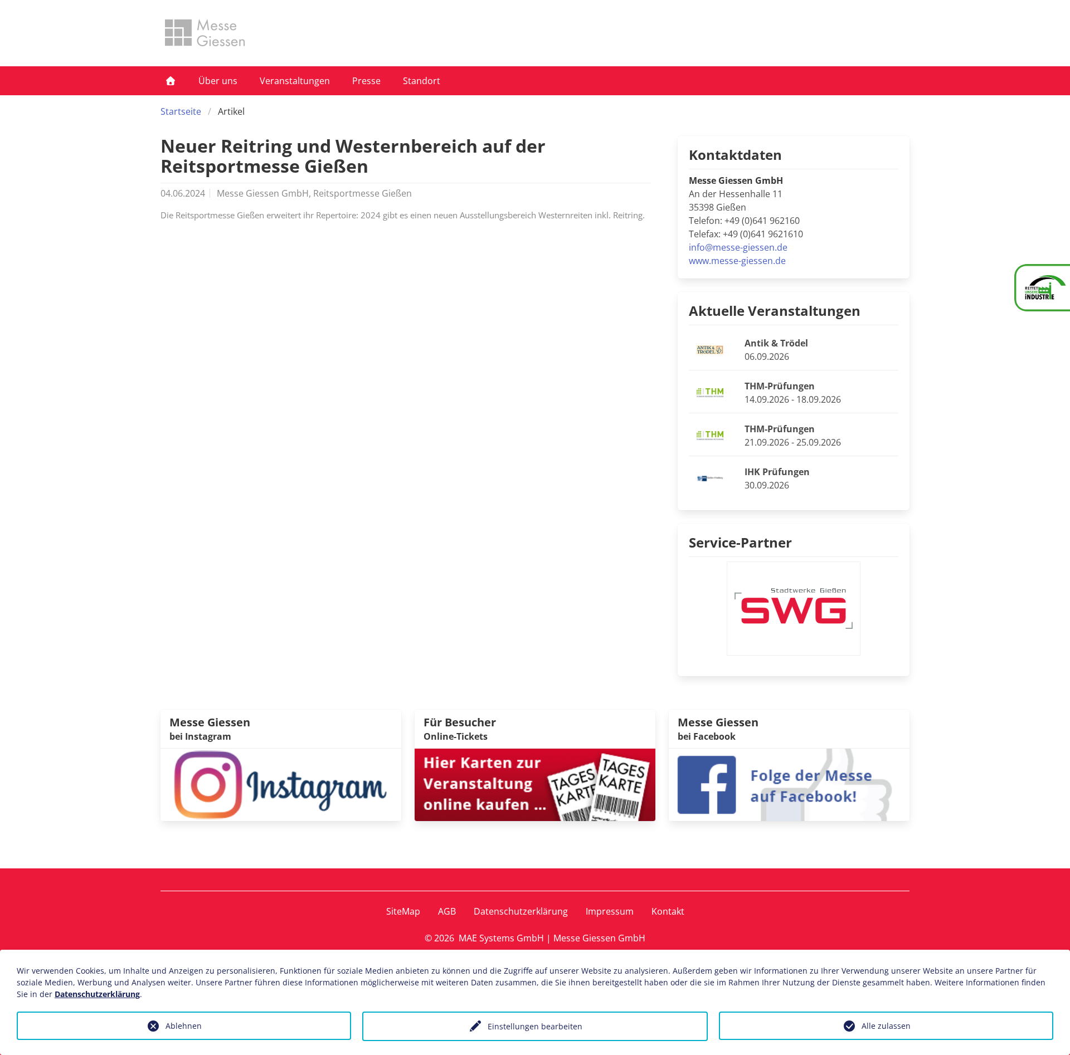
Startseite (180, 111)
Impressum (610, 911)
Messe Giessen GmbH (599, 938)
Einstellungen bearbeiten (535, 1026)
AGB (447, 911)
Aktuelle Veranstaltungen (774, 310)
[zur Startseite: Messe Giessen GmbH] (204, 33)
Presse (366, 81)
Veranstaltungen (295, 81)
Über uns (217, 81)
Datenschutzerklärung (521, 911)
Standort (421, 81)
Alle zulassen (886, 1025)
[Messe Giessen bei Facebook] (789, 784)
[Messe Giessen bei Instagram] (280, 784)
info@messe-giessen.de (738, 247)
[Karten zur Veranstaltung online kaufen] (535, 784)
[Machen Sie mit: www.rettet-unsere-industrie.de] (1042, 287)
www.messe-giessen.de (737, 261)
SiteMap (403, 911)
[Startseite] (170, 80)
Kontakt (667, 911)
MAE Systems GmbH (501, 938)
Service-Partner (740, 542)
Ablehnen (184, 1025)
